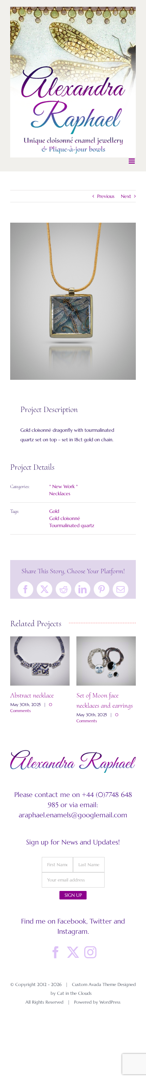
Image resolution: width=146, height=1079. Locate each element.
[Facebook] (56, 952)
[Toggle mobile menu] (132, 161)
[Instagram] (90, 952)
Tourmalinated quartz (71, 525)
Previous (105, 196)
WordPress (110, 1002)
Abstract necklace (32, 695)
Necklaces (59, 493)
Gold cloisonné (64, 518)
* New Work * (63, 486)
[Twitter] (73, 952)
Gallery (40, 661)
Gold (54, 511)
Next (126, 196)
